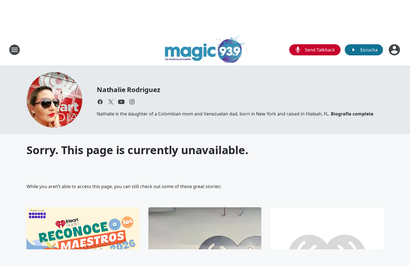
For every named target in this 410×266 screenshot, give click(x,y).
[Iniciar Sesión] (395, 49)
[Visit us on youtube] (121, 101)
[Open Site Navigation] (14, 49)
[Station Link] (205, 49)
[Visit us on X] (110, 101)
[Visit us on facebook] (100, 101)
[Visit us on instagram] (132, 101)
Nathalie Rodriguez (128, 89)
